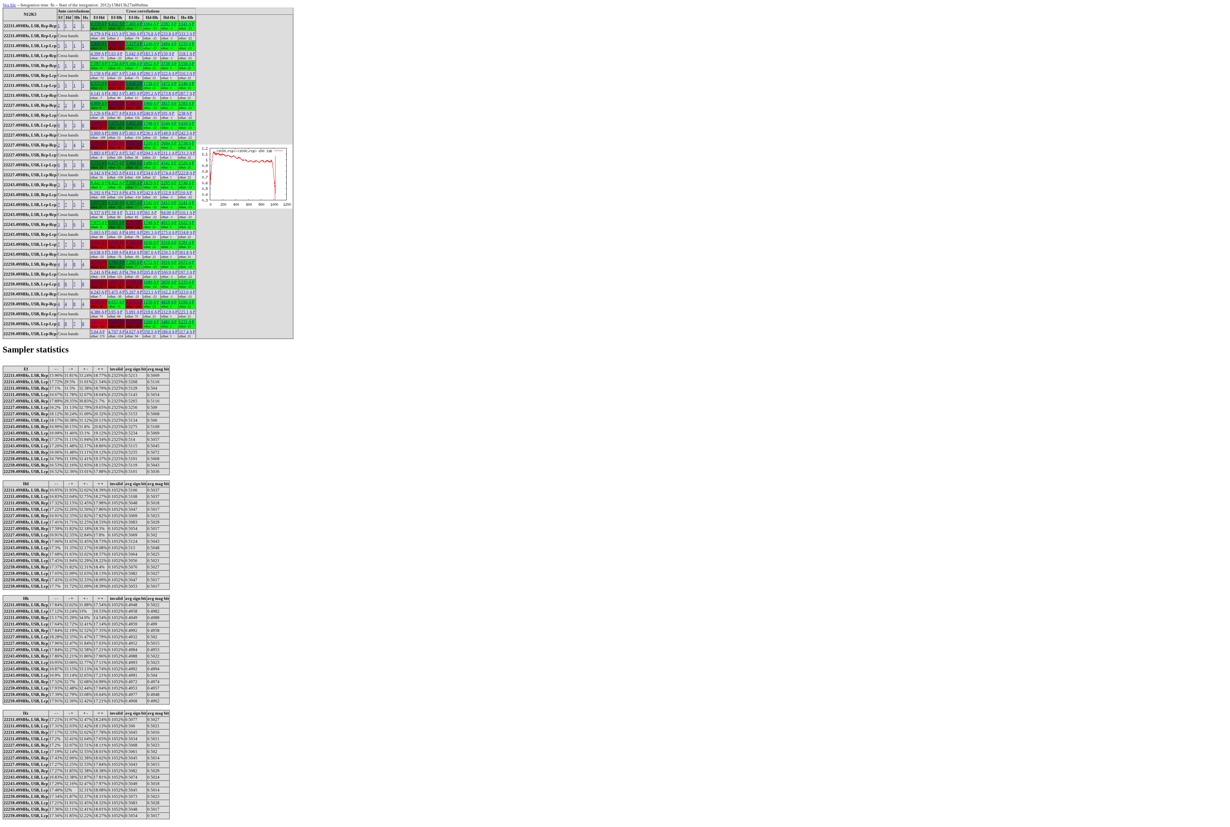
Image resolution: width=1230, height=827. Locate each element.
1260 (148, 321)
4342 (165, 163)
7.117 (131, 43)
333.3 (184, 33)
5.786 (113, 262)
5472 (165, 83)
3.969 (96, 133)
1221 (183, 321)
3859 (165, 282)
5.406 (113, 321)
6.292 (96, 192)
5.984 (131, 163)
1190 (183, 302)
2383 (165, 23)
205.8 (148, 272)
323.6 (184, 292)
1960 (148, 103)
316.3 (184, 73)
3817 (165, 103)
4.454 (113, 83)
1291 (183, 242)
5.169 (113, 252)
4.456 (113, 143)
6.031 (113, 222)
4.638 (96, 252)
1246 (148, 43)
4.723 (113, 192)
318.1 (184, 53)
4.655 (113, 282)
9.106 (131, 63)
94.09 (166, 212)
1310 (148, 143)
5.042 (131, 53)
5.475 (113, 292)
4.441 (113, 272)
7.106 (131, 182)
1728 (148, 83)
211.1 (166, 153)
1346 (183, 83)
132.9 (166, 192)
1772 (148, 262)
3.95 (112, 312)
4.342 (96, 172)
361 (147, 212)
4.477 (113, 113)
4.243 (96, 292)
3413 (165, 202)
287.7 (184, 93)
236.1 (148, 133)
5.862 (131, 123)
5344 (165, 123)
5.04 (94, 331)
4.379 (96, 33)
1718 (183, 143)
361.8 (184, 252)
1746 (183, 182)
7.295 (131, 262)
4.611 (131, 172)
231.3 (184, 153)
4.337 (96, 212)
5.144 (131, 73)
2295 (165, 182)
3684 (165, 143)
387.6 (148, 252)
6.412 (113, 23)
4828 (165, 302)
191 (164, 113)
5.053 (113, 43)
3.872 (113, 153)
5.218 (113, 103)
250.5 (166, 252)
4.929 (96, 282)
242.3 (184, 133)
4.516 (113, 242)
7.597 (96, 63)
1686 (148, 282)
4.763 (96, 262)
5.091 (131, 312)
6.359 (96, 23)
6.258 (113, 202)
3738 (165, 63)
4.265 (96, 302)
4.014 (131, 113)
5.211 (131, 212)
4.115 (113, 33)
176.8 (148, 33)
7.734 (113, 63)
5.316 (131, 321)
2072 (183, 262)
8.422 (113, 182)
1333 (183, 282)
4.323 (131, 302)
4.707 (113, 331)
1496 (148, 163)
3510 (165, 242)
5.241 (96, 272)
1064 (148, 23)
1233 (183, 43)
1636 (148, 242)
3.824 (96, 321)
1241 (183, 202)
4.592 (131, 242)
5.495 (131, 93)
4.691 (131, 232)
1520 (183, 163)
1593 (183, 103)
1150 (148, 302)
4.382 (113, 93)
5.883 (96, 153)
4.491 (96, 242)
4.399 (96, 53)
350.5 (148, 331)
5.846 (131, 83)
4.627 (131, 331)
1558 (183, 63)
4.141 (96, 93)
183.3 (148, 53)
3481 (165, 321)
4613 (165, 222)
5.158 (96, 73)
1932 (148, 63)
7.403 (131, 23)
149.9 (166, 133)
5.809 (96, 43)
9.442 (96, 182)
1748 (148, 222)
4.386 (96, 312)
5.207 (131, 292)
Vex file (9, 5)
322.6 (166, 73)
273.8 (166, 93)
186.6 (166, 331)
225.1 (184, 312)
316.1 (184, 212)
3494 (165, 43)
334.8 (184, 232)
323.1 (148, 292)
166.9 (166, 272)
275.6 (166, 232)
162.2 (166, 292)
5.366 (131, 33)
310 (182, 192)
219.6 (148, 312)
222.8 (184, 172)
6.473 (113, 163)
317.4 (184, 331)
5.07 (130, 222)
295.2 (148, 93)
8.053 (113, 302)
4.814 (131, 252)
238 (182, 113)
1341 (183, 23)
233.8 (166, 33)
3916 (165, 262)
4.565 (113, 172)
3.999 (113, 133)
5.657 (96, 202)
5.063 (131, 133)
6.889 (96, 103)
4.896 (96, 123)
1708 (148, 123)
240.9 (148, 113)
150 (164, 53)
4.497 (113, 73)
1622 (183, 222)
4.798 (131, 282)
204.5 (148, 153)
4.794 (131, 272)
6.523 (96, 83)
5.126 (96, 113)
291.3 (148, 232)
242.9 (148, 192)
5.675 (113, 123)
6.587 (131, 202)
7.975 (96, 222)
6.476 (131, 192)
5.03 (112, 53)
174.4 (166, 172)
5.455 (131, 143)
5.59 (112, 212)
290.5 (148, 73)
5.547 (131, 153)
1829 (148, 182)
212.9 (166, 312)
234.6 (148, 172)
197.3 (184, 272)
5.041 (113, 232)
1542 (148, 202)
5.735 (96, 163)
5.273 (96, 143)
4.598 (131, 103)
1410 (183, 123)
